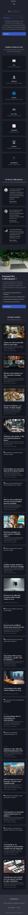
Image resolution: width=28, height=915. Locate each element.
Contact (18, 907)
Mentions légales (11, 907)
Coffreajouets (14, 899)
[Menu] (14, 4)
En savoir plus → (8, 306)
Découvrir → (7, 34)
